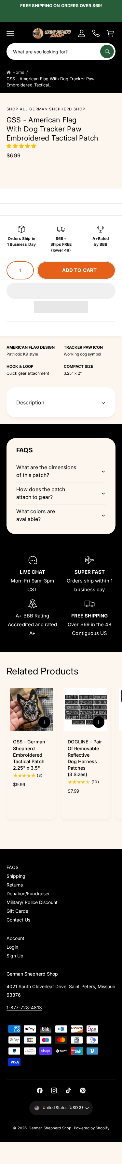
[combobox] (61, 51)
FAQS (13, 867)
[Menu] (10, 33)
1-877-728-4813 (24, 1007)
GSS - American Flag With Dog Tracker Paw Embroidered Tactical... (51, 82)
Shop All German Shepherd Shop (46, 109)
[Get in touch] (96, 33)
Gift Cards (17, 911)
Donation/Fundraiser (28, 893)
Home (18, 72)
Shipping (16, 876)
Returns (15, 884)
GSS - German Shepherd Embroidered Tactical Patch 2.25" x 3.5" (29, 755)
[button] (22, 146)
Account (15, 938)
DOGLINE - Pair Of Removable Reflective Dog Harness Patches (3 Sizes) (85, 758)
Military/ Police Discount (32, 902)
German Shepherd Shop (50, 1128)
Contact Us (18, 919)
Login (12, 947)
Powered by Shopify (91, 1128)
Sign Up (15, 955)
